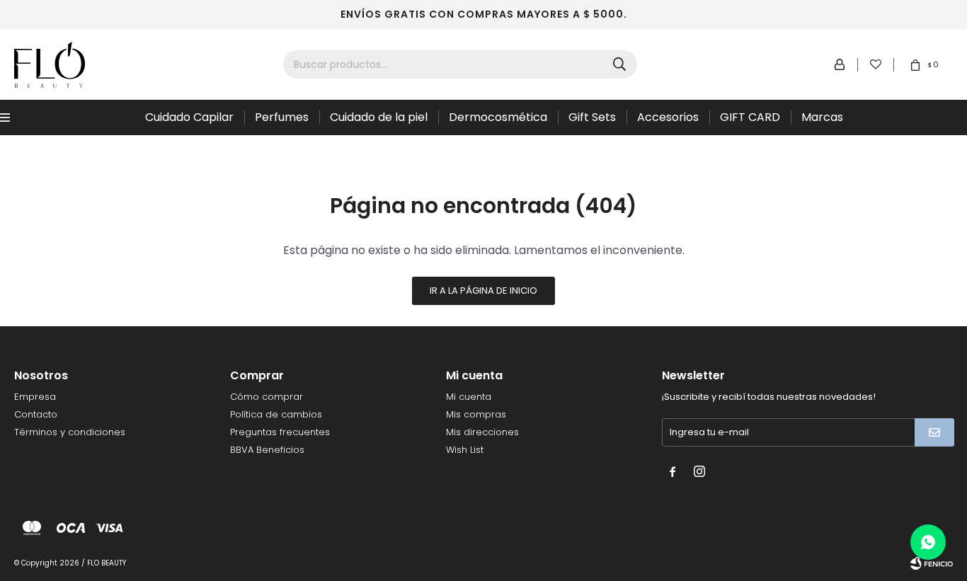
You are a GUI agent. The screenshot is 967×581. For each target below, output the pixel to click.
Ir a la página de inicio (483, 290)
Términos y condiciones (69, 432)
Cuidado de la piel (379, 117)
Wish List (464, 449)
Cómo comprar (266, 396)
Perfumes (282, 117)
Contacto (35, 414)
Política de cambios (276, 414)
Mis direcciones (482, 432)
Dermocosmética (498, 117)
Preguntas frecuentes (280, 432)
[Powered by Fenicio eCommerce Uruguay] (931, 563)
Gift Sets (592, 117)
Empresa (35, 396)
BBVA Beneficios (267, 449)
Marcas (822, 117)
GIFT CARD (750, 117)
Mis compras (476, 414)
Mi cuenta (468, 396)
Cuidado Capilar (189, 117)
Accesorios (668, 117)
